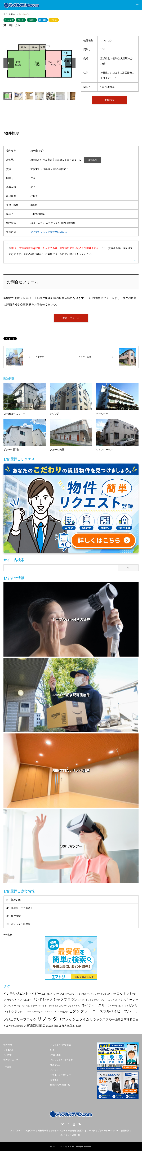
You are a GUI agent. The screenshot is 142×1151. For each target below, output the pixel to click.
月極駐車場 (55, 1055)
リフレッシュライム (73, 1019)
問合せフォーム (71, 318)
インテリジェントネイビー (22, 993)
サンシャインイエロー (19, 999)
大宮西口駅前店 (34, 1025)
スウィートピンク (16, 1005)
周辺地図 (92, 160)
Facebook (68, 1124)
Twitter (62, 1124)
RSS (79, 1124)
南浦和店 (129, 1019)
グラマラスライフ (108, 994)
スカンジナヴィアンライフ (36, 1006)
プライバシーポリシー (60, 1075)
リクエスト (8, 1050)
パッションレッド (120, 1005)
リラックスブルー (102, 1019)
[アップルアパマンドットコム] (21, 5)
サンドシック (42, 999)
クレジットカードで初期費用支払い (67, 1130)
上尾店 (119, 1019)
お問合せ (109, 100)
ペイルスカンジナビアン (57, 1012)
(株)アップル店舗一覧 (60, 1085)
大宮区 (31, 20)
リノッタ (47, 1019)
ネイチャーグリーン (96, 1005)
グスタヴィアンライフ (90, 994)
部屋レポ (16, 899)
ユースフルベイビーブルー (113, 1011)
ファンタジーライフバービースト (32, 1012)
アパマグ (7, 1055)
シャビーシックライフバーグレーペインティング (99, 1000)
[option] (39, 63)
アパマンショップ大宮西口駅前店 (48, 232)
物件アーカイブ (10, 1060)
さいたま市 (9, 20)
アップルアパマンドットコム (63, 1147)
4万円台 (54, 20)
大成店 (49, 1025)
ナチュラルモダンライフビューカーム (65, 1006)
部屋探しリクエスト (22, 907)
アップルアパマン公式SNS (22, 1130)
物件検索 (16, 916)
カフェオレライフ (73, 994)
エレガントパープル (53, 993)
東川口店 (76, 1025)
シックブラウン (65, 999)
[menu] (137, 5)
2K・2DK (43, 20)
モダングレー (80, 1011)
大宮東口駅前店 (15, 1026)
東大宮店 (66, 1025)
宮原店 (57, 1025)
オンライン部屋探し (22, 924)
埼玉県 (20, 20)
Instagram (74, 1124)
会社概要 (54, 1080)
